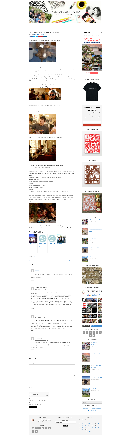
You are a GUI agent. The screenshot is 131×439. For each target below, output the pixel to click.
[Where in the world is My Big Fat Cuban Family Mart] (84, 316)
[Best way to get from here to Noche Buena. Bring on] (100, 321)
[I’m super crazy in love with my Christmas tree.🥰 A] (89, 321)
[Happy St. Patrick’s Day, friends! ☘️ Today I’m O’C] (89, 305)
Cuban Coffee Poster (92, 160)
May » (90, 431)
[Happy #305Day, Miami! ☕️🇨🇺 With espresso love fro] (100, 305)
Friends (34, 256)
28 (79, 429)
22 (82, 427)
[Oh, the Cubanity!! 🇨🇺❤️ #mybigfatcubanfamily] (94, 316)
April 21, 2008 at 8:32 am (40, 289)
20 (98, 425)
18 (92, 425)
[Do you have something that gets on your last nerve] (84, 300)
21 (79, 427)
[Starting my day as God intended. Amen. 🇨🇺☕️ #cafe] (89, 316)
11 (92, 423)
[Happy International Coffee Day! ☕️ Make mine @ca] (100, 310)
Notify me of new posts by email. (36, 404)
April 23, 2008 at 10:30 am (41, 317)
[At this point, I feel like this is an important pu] (94, 310)
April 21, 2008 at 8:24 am (40, 271)
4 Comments (42, 34)
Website (30, 387)
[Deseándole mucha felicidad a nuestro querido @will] (94, 300)
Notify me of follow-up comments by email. (38, 400)
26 (95, 427)
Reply (32, 280)
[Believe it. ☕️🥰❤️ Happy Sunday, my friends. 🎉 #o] (84, 321)
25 (92, 427)
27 (98, 427)
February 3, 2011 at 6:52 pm (41, 340)
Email (30, 382)
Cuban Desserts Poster (92, 191)
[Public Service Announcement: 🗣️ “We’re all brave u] (84, 310)
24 (89, 427)
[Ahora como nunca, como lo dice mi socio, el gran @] (89, 310)
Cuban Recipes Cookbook (92, 265)
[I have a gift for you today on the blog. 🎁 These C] (94, 321)
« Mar (86, 431)
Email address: (65, 420)
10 (89, 423)
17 (89, 425)
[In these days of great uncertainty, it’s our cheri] (100, 300)
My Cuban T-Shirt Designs (92, 79)
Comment (31, 363)
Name (30, 377)
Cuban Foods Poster (92, 129)
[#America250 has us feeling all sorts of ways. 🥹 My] (89, 300)
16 (85, 425)
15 (82, 425)
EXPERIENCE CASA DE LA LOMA (92, 35)
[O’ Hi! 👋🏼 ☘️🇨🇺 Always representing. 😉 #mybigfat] (100, 316)
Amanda (37, 270)
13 (98, 423)
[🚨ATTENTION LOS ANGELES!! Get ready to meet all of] (84, 305)
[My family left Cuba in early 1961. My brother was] (94, 305)
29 (82, 429)
